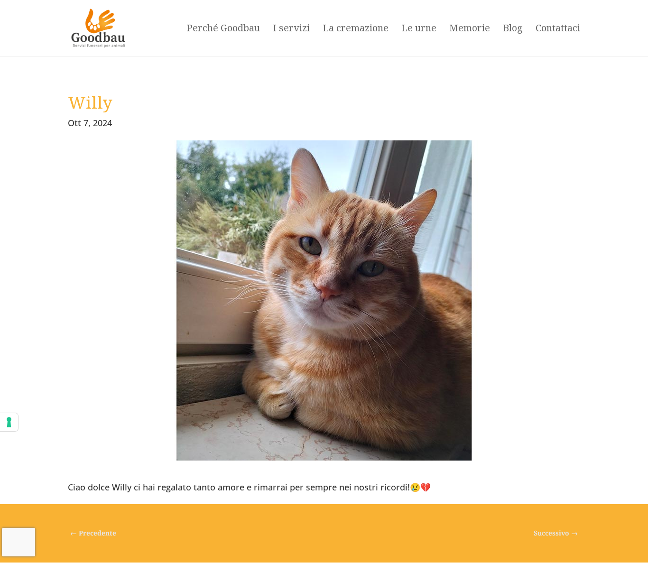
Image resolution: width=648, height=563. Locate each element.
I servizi (291, 29)
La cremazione (356, 29)
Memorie (469, 29)
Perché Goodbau (223, 29)
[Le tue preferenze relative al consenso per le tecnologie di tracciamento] (9, 422)
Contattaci (558, 29)
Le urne (418, 29)
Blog (513, 29)
